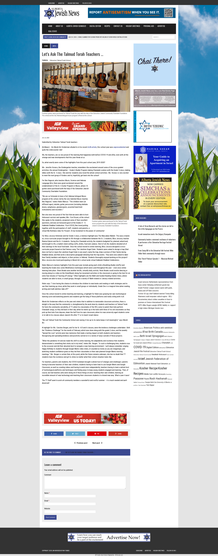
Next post (96, 443)
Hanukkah (155, 354)
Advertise (61, 3)
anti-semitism (166, 327)
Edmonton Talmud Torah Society (142, 354)
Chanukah (166, 342)
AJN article (92, 147)
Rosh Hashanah (158, 378)
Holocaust (162, 354)
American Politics (152, 327)
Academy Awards (138, 328)
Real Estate (52, 31)
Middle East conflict (151, 374)
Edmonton (162, 348)
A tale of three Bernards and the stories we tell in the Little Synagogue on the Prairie (155, 227)
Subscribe (51, 3)
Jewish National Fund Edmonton (156, 364)
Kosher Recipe (148, 368)
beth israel (136, 336)
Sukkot (135, 382)
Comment (47, 475)
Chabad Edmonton (156, 343)
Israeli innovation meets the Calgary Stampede (154, 234)
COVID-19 (140, 347)
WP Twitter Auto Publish (101, 555)
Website (47, 509)
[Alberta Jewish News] (63, 13)
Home (50, 26)
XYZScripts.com (119, 555)
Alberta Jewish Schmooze (76, 26)
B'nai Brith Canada (153, 331)
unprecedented (119, 147)
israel (141, 359)
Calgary (143, 340)
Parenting (168, 374)
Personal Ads (149, 26)
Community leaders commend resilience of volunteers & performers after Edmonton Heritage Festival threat (157, 242)
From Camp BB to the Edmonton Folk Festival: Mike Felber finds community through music (155, 252)
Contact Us (118, 26)
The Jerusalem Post (144, 275)
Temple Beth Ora (150, 382)
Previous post (82, 443)
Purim (146, 378)
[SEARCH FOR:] (163, 36)
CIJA (171, 343)
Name (46, 493)
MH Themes (66, 550)
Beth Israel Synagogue (152, 336)
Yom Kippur (150, 385)
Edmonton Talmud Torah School (60, 60)
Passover (139, 378)
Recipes (107, 26)
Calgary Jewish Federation (153, 340)
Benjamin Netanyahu (169, 332)
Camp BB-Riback (165, 340)
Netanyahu (162, 374)
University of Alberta (163, 382)
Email (46, 501)
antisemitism (138, 332)
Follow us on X (87, 3)
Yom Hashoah (142, 385)
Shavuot (170, 379)
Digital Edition (95, 26)
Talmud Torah (141, 382)
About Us (59, 26)
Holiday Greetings (73, 3)
